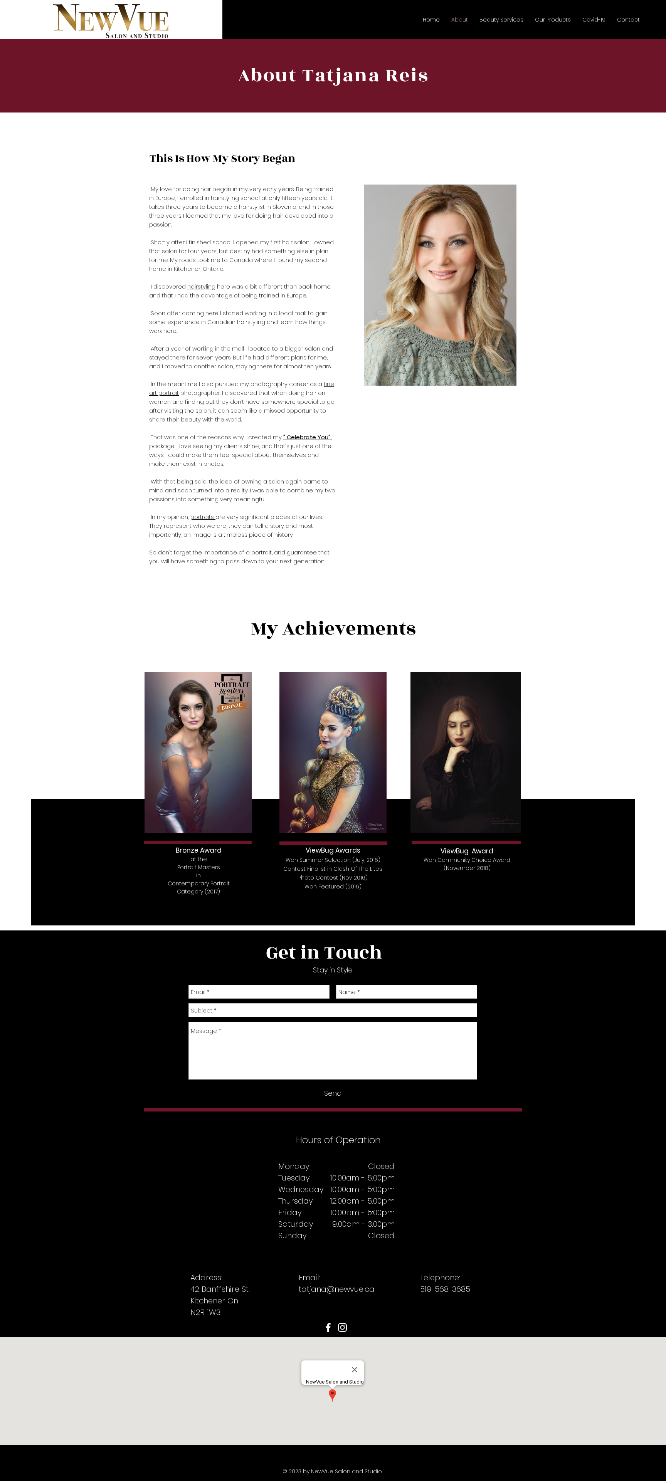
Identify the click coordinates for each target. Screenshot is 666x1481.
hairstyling (201, 286)
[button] (501, 19)
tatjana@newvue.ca (337, 1289)
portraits (202, 517)
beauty (191, 419)
